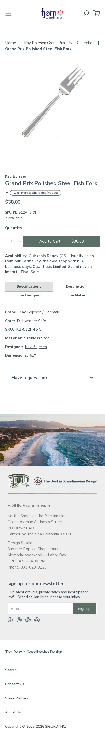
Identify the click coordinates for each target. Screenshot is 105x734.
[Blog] (35, 621)
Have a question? (30, 378)
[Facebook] (10, 621)
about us (13, 712)
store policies (16, 698)
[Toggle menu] (8, 13)
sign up (84, 608)
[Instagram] (17, 621)
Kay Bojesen (36, 346)
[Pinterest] (26, 621)
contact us (14, 684)
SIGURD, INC (55, 726)
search (11, 670)
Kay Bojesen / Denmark (39, 312)
